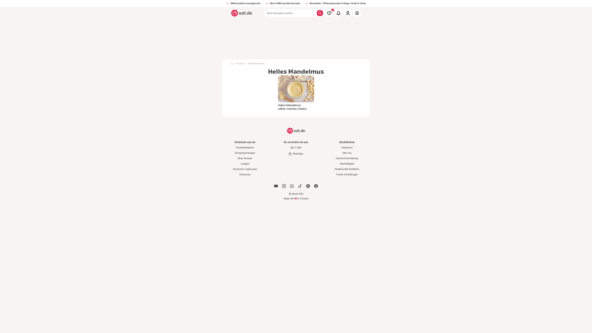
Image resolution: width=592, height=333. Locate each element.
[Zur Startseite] (241, 13)
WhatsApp (298, 153)
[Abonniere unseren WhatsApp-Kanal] (292, 186)
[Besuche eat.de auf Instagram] (284, 186)
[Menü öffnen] (357, 13)
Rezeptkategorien (245, 147)
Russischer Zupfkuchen (245, 169)
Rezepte (240, 63)
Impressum (347, 147)
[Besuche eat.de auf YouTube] (275, 186)
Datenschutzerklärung (347, 158)
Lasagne (245, 163)
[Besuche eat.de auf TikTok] (300, 186)
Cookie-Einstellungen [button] (347, 174)
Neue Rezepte (245, 158)
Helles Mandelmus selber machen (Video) (292, 107)
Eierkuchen (245, 174)
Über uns (347, 153)
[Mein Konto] (348, 13)
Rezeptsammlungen (245, 153)
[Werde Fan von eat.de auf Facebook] (316, 186)
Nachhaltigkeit (347, 163)
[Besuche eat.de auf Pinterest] (308, 186)
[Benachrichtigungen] (338, 13)
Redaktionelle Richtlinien (347, 169)
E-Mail (298, 147)
